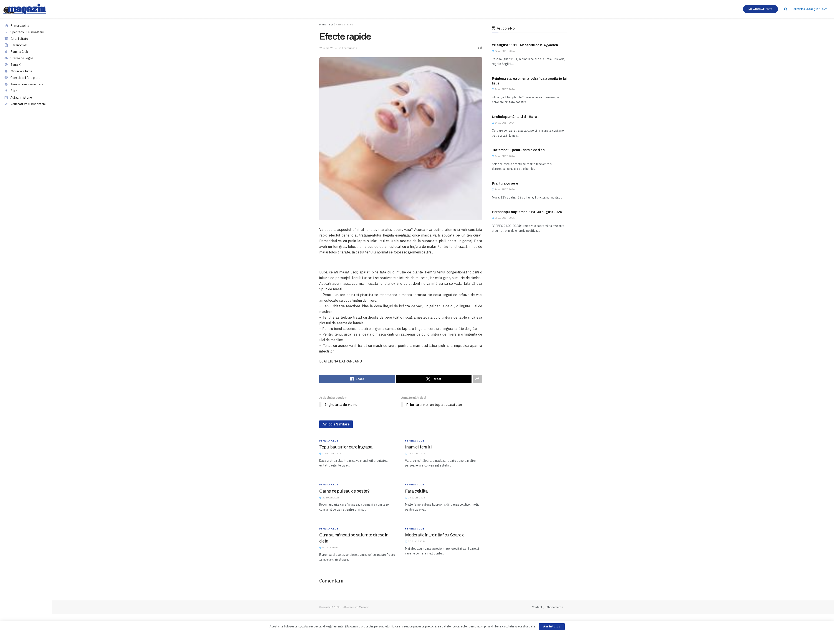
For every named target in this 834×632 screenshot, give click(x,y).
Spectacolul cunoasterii (27, 32)
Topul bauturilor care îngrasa (345, 447)
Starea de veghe (21, 58)
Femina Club (19, 52)
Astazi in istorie (21, 97)
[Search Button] (785, 9)
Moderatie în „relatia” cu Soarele (435, 535)
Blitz (13, 91)
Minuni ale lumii (21, 71)
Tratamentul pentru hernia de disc (518, 150)
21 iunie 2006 (328, 48)
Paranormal (18, 45)
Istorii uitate (19, 38)
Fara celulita (416, 491)
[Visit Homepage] (29, 8)
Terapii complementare (26, 84)
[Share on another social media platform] (477, 379)
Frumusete (349, 48)
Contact (537, 607)
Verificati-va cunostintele (28, 104)
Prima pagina (19, 25)
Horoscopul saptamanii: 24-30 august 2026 (527, 212)
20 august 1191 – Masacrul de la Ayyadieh (525, 45)
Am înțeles (551, 626)
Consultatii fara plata (25, 78)
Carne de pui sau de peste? (344, 491)
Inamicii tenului (418, 447)
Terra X (15, 65)
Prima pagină (327, 24)
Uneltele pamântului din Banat (515, 117)
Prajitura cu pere (505, 183)
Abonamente (762, 9)
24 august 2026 (504, 51)
